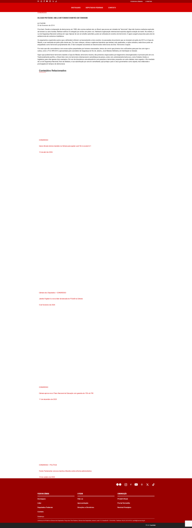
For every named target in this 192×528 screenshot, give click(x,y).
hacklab (152, 525)
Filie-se (80, 499)
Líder (39, 503)
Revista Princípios (124, 507)
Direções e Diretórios (86, 507)
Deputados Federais (94, 8)
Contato (112, 8)
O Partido (149, 1)
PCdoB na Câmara (136, 1)
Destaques (75, 8)
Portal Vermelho (124, 503)
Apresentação (83, 503)
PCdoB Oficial (123, 499)
